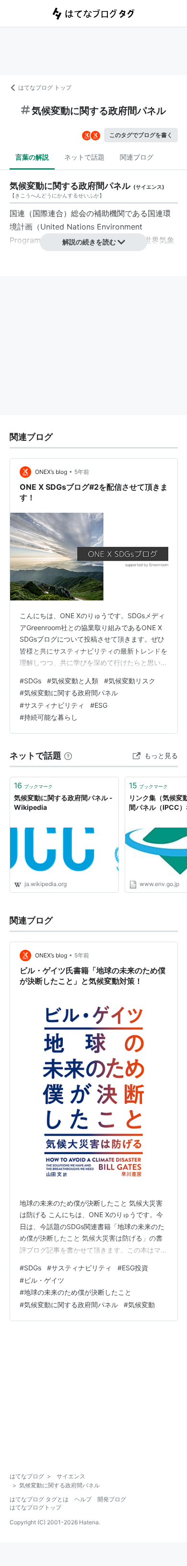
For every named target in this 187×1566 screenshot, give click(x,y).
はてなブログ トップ (44, 87)
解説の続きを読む (89, 242)
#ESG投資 (132, 1268)
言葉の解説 (32, 157)
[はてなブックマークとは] (68, 755)
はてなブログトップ (35, 1507)
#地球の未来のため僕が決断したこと (75, 1292)
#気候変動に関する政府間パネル (69, 693)
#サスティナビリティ (52, 705)
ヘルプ (83, 1499)
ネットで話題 (84, 157)
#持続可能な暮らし (49, 717)
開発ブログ (111, 1499)
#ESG (98, 705)
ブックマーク (33, 785)
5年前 (81, 471)
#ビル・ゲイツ (42, 1280)
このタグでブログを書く (141, 134)
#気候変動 (139, 1305)
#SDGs (30, 681)
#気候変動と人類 (72, 681)
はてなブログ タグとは (39, 1499)
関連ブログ (136, 157)
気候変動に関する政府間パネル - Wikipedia (63, 802)
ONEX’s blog (51, 471)
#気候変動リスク (129, 681)
